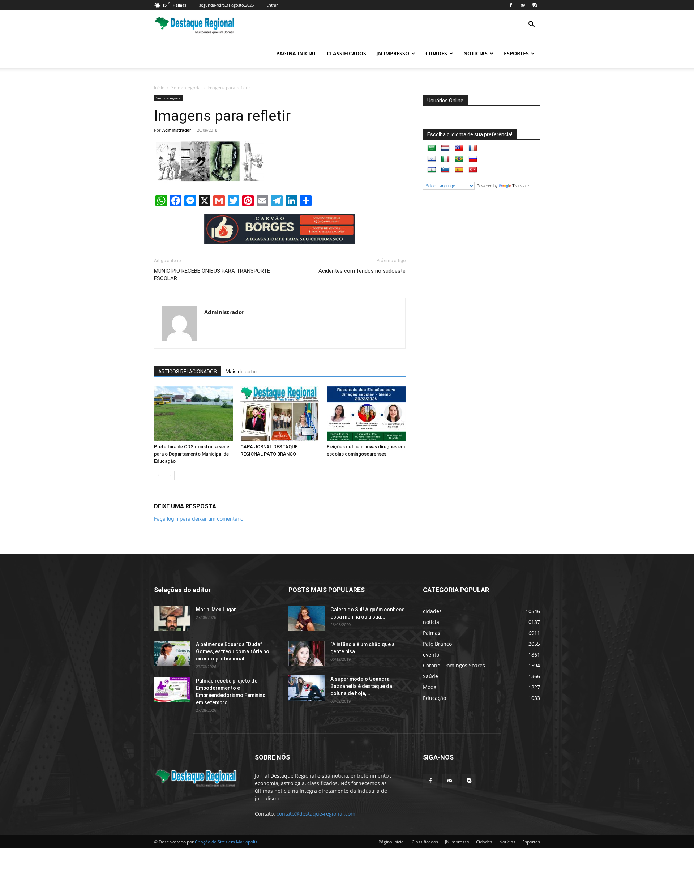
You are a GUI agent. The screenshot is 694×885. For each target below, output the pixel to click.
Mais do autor (241, 372)
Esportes (516, 53)
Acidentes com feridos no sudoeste (362, 271)
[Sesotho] (431, 170)
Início (159, 88)
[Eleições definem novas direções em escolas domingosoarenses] (366, 413)
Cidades (436, 53)
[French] (472, 148)
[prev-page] (158, 475)
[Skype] (534, 5)
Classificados (346, 53)
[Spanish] (459, 170)
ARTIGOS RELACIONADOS (187, 372)
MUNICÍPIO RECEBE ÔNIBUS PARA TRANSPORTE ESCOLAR (212, 275)
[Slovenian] (445, 170)
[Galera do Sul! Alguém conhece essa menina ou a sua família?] (306, 618)
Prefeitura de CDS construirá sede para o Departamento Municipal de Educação (191, 454)
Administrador (176, 130)
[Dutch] (445, 148)
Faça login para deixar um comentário (198, 519)
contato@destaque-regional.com (316, 813)
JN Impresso (392, 53)
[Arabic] (431, 148)
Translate (520, 186)
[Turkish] (472, 170)
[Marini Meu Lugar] (172, 618)
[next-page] (170, 475)
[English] (459, 148)
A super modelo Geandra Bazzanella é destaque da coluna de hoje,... (361, 686)
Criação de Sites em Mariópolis (226, 842)
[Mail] (522, 5)
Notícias (475, 53)
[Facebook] (510, 5)
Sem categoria (186, 88)
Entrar (272, 5)
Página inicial (296, 53)
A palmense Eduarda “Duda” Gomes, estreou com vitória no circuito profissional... (232, 651)
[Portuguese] (459, 159)
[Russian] (472, 159)
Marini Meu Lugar (216, 609)
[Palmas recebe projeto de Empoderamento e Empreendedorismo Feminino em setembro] (172, 689)
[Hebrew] (431, 159)
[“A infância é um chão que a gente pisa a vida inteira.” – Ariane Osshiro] (306, 653)
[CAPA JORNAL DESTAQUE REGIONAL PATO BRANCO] (279, 413)
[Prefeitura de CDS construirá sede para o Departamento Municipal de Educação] (193, 413)
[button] (531, 25)
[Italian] (445, 159)
